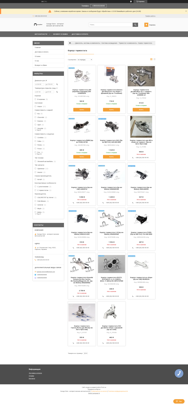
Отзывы (37, 56)
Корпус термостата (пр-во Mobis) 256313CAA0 (81, 233)
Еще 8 (39, 130)
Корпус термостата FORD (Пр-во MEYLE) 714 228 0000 (141, 233)
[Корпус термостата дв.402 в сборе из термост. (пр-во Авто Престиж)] (141, 127)
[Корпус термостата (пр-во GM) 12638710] (82, 174)
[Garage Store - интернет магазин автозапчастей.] (38, 28)
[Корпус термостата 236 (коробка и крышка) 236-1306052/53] (82, 76)
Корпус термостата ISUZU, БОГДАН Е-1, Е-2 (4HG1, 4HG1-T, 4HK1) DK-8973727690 (111, 279)
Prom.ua (103, 387)
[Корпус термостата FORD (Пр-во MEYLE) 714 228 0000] (141, 219)
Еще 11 (39, 154)
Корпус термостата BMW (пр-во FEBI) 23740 (82, 141)
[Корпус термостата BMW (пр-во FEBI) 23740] (82, 127)
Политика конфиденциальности (118, 391)
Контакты (32, 378)
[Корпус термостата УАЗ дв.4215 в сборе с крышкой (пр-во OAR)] (111, 312)
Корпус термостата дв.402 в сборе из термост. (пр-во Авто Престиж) (141, 142)
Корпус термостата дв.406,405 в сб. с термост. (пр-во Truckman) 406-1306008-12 (141, 92)
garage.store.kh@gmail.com (46, 271)
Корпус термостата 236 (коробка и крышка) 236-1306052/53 (81, 91)
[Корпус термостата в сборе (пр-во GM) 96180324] (141, 264)
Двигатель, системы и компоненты (87, 43)
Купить (82, 109)
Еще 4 (39, 214)
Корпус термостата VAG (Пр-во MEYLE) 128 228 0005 (111, 141)
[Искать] (135, 25)
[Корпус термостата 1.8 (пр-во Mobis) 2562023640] (111, 219)
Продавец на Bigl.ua (94, 389)
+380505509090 (98, 6)
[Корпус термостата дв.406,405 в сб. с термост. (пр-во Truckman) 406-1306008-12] (141, 76)
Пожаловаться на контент (99, 391)
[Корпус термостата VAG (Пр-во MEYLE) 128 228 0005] (111, 127)
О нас (37, 61)
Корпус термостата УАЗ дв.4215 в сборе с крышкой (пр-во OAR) (111, 327)
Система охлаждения (109, 43)
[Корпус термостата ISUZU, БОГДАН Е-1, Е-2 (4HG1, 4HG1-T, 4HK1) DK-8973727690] (111, 264)
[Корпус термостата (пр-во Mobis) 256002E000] (111, 174)
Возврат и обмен (60, 34)
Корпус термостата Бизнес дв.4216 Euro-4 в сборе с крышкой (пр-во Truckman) (111, 91)
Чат (180, 401)
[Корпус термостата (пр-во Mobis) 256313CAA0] (82, 219)
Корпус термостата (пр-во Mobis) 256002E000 (111, 188)
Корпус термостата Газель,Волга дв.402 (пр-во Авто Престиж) (82, 327)
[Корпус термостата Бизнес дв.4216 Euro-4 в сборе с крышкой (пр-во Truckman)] (111, 76)
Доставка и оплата (80, 34)
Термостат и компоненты (128, 43)
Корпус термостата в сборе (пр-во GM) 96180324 (141, 278)
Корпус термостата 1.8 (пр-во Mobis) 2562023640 (111, 233)
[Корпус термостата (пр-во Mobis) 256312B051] (141, 174)
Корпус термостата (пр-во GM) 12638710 (81, 188)
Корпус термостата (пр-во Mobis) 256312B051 (141, 188)
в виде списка (154, 59)
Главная (38, 47)
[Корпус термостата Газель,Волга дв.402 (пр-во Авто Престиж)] (82, 312)
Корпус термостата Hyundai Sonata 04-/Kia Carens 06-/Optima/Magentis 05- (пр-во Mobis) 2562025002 (82, 280)
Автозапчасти (41, 34)
